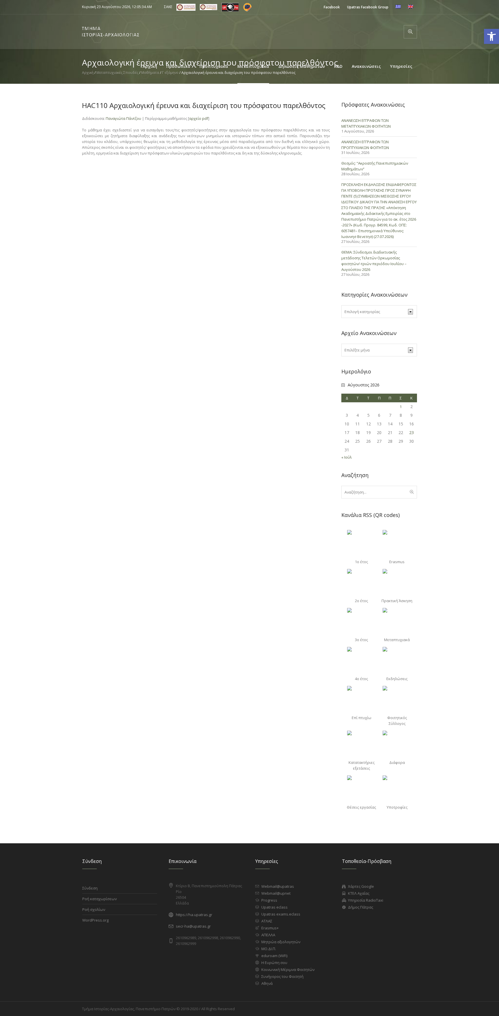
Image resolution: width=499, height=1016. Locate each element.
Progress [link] (269, 900)
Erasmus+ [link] (270, 928)
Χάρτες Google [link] (361, 886)
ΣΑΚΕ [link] (168, 6)
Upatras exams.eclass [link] (280, 914)
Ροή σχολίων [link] (93, 909)
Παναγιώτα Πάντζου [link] (123, 118)
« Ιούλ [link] (346, 457)
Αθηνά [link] (267, 983)
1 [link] (401, 406)
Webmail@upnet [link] (276, 893)
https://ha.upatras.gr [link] (194, 914)
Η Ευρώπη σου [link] (274, 962)
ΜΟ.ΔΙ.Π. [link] (268, 948)
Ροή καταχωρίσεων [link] (99, 898)
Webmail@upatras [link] (277, 886)
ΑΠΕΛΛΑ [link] (268, 934)
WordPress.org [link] (95, 920)
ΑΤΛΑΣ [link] (266, 921)
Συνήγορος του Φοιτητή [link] (282, 976)
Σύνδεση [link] (90, 888)
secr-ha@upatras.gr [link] (193, 926)
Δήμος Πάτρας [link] (360, 907)
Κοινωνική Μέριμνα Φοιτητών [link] (287, 969)
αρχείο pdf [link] (198, 118)
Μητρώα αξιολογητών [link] (280, 941)
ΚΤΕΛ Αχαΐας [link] (358, 893)
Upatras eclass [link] (274, 907)
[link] (331, 7)
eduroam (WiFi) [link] (274, 955)
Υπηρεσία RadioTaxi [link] (365, 900)
